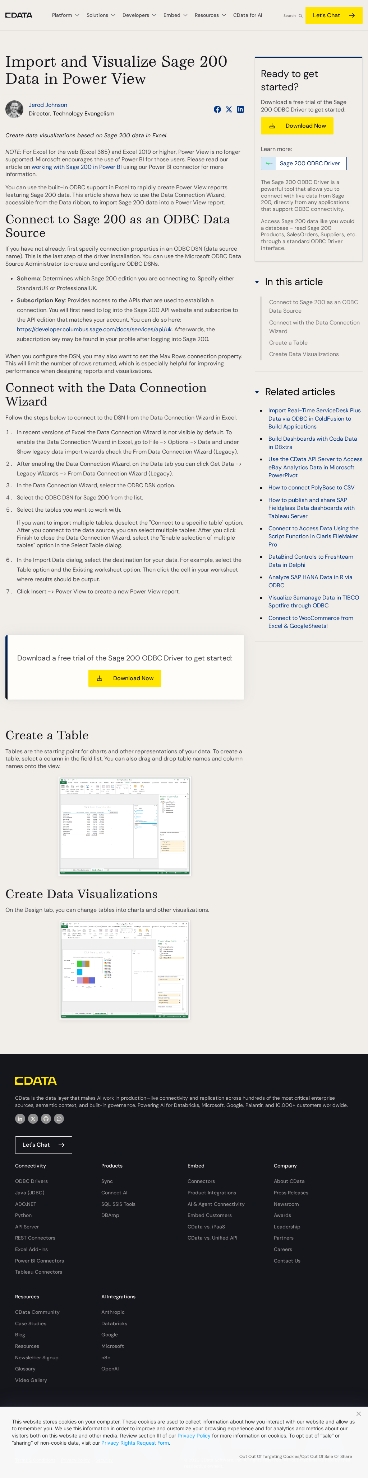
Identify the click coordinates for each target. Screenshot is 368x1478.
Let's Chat (326, 15)
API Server (27, 1226)
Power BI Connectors (39, 1260)
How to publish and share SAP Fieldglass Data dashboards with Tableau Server (311, 508)
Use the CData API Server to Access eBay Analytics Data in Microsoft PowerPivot (315, 467)
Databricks (114, 1323)
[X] (33, 1119)
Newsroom (286, 1204)
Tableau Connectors (38, 1272)
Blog (20, 1334)
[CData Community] (59, 1119)
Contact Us (287, 1260)
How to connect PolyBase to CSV (311, 487)
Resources (27, 1346)
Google (109, 1334)
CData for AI (247, 15)
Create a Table (288, 342)
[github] (46, 1119)
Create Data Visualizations (304, 354)
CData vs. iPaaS (206, 1226)
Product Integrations (212, 1192)
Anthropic (113, 1312)
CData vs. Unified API (212, 1238)
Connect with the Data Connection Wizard (314, 327)
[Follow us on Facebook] (217, 109)
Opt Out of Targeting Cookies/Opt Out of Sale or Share (295, 1456)
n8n (105, 1357)
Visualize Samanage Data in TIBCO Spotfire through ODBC (313, 601)
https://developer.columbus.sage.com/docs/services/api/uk (94, 329)
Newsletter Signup (37, 1357)
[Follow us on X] (229, 109)
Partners (284, 1238)
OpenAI (110, 1368)
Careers (283, 1249)
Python (23, 1215)
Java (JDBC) (29, 1192)
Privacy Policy (194, 1435)
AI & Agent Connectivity (216, 1204)
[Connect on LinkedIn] (240, 109)
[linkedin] (20, 1119)
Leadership (287, 1226)
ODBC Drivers (31, 1181)
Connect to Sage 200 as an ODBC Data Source (313, 306)
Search (290, 15)
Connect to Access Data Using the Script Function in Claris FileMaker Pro (313, 536)
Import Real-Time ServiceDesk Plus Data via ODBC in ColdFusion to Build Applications (314, 418)
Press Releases (291, 1192)
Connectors (201, 1181)
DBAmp (110, 1215)
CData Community (37, 1312)
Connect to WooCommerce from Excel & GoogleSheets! (310, 622)
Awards (282, 1215)
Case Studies (30, 1323)
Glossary (25, 1368)
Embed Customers (210, 1215)
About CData (289, 1181)
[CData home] (24, 15)
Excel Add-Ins (31, 1249)
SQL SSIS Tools (118, 1204)
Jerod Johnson (48, 105)
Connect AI (114, 1192)
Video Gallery (31, 1380)
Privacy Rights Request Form (135, 1443)
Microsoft (112, 1346)
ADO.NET (25, 1204)
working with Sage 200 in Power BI (77, 167)
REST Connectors (35, 1238)
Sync (107, 1181)
